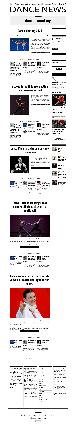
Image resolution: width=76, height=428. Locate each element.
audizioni (26, 370)
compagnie (41, 371)
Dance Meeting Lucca (31, 376)
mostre (40, 389)
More (60, 92)
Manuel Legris (27, 387)
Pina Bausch (27, 389)
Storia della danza (42, 399)
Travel (40, 402)
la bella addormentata (31, 384)
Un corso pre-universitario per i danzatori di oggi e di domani (62, 175)
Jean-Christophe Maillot (30, 383)
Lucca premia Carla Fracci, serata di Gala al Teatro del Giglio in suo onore (29, 280)
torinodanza (30, 396)
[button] (65, 31)
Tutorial (40, 404)
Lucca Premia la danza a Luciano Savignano (43, 64)
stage (35, 393)
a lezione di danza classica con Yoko (61, 166)
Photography (41, 391)
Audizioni (40, 368)
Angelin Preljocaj (27, 368)
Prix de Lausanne (33, 389)
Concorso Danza (31, 375)
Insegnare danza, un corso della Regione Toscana (62, 183)
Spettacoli (40, 395)
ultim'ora (40, 406)
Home (40, 383)
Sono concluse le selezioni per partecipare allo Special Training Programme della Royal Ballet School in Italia (59, 376)
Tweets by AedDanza (56, 62)
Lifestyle (40, 387)
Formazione (41, 381)
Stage (40, 397)
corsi (40, 377)
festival (27, 380)
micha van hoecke (32, 387)
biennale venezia (34, 372)
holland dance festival (30, 381)
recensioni (40, 393)
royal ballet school (27, 391)
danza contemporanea (32, 378)
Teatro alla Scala (28, 395)
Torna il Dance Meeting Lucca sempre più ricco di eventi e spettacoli (30, 206)
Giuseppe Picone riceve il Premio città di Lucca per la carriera (43, 184)
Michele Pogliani (26, 388)
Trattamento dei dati (41, 418)
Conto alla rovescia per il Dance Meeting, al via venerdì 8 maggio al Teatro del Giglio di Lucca (59, 388)
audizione (32, 368)
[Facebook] (60, 4)
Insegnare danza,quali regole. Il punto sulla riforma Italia (58, 131)
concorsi (26, 375)
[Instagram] (65, 4)
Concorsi (40, 373)
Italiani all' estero (42, 385)
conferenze (41, 375)
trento (34, 396)
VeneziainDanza (27, 397)
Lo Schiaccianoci (32, 385)
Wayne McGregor (32, 397)
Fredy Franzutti (33, 380)
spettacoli (29, 393)
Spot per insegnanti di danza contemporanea (62, 151)
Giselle (25, 381)
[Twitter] (62, 4)
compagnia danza (27, 374)
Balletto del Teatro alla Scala (32, 371)
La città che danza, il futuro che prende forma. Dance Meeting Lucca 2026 (59, 393)
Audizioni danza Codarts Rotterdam (59, 109)
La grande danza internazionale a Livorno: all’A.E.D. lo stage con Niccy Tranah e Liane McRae (59, 370)
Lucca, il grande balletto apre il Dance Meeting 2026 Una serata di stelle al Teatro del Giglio (16, 66)
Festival (40, 379)
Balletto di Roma (27, 372)
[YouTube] (63, 4)
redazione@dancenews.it (33, 417)
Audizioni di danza (57, 85)
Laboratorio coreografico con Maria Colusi (62, 159)
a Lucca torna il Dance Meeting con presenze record (29, 64)
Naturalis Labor (31, 388)
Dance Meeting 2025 (30, 30)
